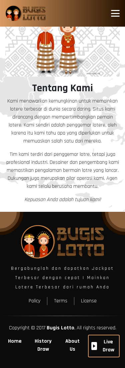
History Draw (43, 345)
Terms (60, 300)
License (89, 300)
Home (15, 341)
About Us (72, 345)
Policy (34, 300)
